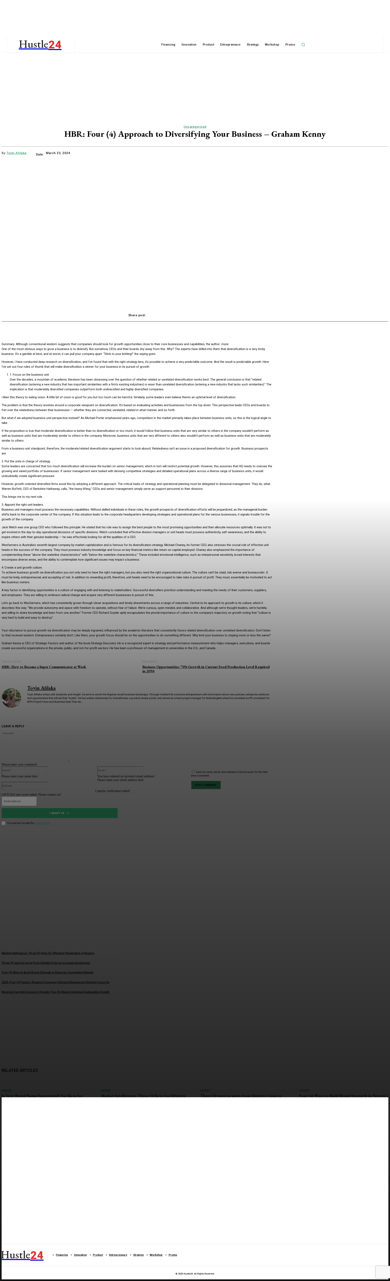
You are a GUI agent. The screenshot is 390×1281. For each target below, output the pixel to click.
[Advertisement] (32, 1025)
